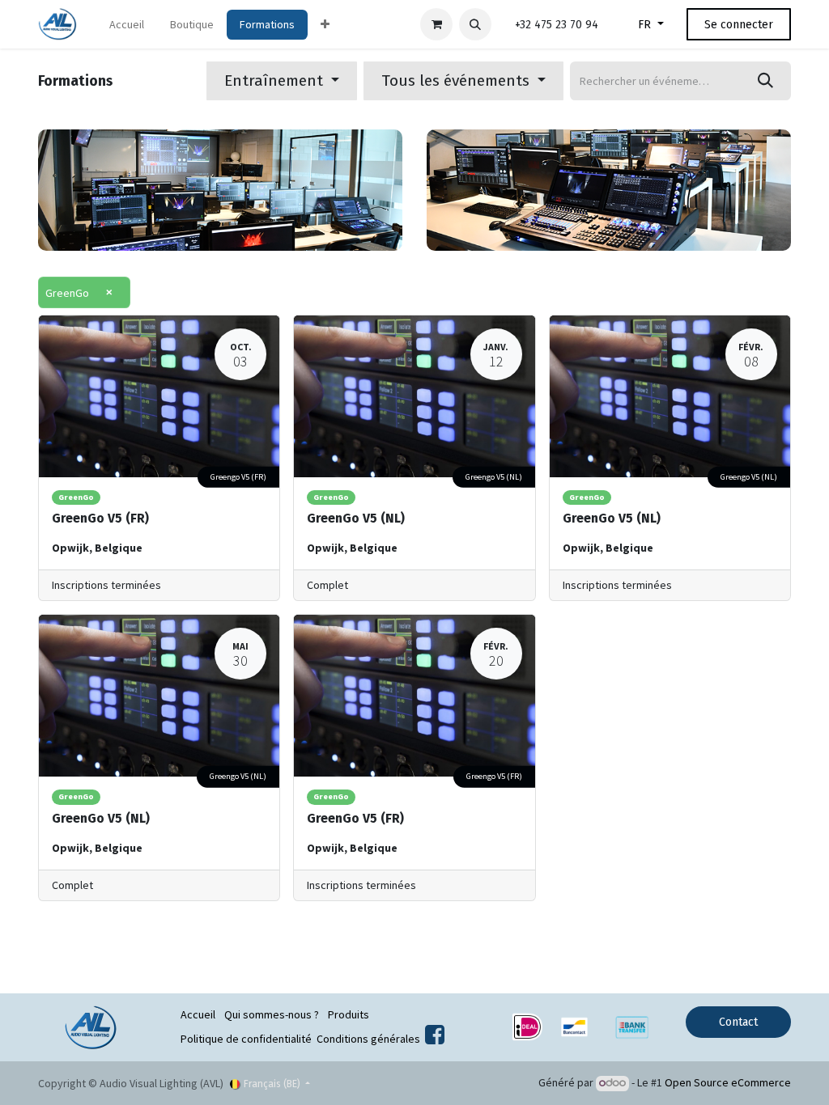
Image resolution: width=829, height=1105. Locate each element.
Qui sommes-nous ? (271, 1014)
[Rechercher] (765, 80)
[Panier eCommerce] (436, 24)
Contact (738, 1022)
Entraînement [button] (275, 80)
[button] (475, 24)
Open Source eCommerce (728, 1082)
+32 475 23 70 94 (556, 25)
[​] (434, 1038)
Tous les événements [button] (457, 80)
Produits (348, 1014)
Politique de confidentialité (246, 1038)
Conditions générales (368, 1038)
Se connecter (738, 25)
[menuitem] (126, 25)
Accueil (198, 1014)
